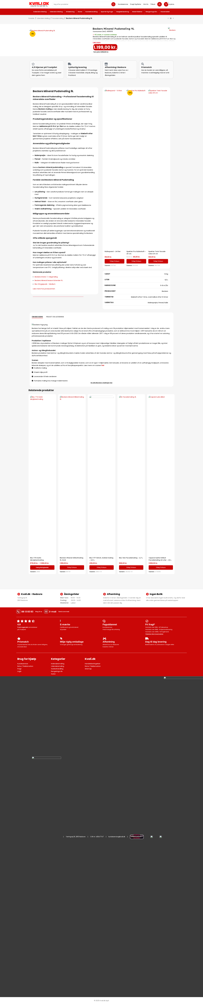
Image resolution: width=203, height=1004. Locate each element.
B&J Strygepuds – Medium (45, 284)
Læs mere (96, 42)
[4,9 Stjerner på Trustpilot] (33, 64)
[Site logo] (39, 4)
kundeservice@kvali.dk (116, 837)
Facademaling (58, 18)
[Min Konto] (159, 4)
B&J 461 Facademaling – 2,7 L (131, 558)
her (103, 365)
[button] (114, 261)
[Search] (113, 4)
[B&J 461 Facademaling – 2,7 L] (131, 476)
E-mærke (65, 624)
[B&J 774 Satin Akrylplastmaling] (42, 476)
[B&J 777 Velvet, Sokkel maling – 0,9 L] (101, 476)
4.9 (19, 624)
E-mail (52, 611)
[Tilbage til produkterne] (170, 18)
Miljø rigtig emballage (72, 641)
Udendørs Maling (43, 18)
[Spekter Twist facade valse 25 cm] (158, 169)
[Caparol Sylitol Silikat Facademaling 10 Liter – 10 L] (161, 476)
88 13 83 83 (27, 611)
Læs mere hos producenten (44, 289)
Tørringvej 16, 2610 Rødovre (75, 837)
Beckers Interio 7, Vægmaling (46, 277)
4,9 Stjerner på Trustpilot (44, 67)
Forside (31, 18)
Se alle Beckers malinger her (101, 383)
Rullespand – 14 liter (113, 251)
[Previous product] (168, 18)
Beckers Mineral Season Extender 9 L (49, 280)
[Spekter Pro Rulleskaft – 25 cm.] (136, 169)
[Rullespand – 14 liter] (114, 169)
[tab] (37, 317)
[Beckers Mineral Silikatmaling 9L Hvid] (72, 476)
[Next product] (173, 18)
